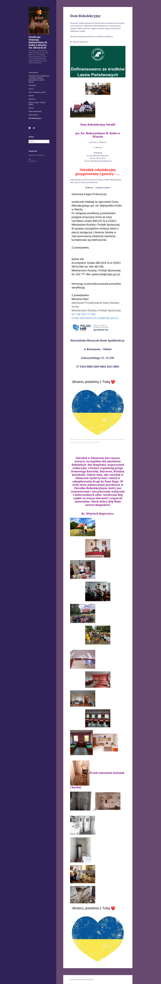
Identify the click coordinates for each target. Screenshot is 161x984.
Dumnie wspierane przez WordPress (82, 979)
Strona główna (33, 72)
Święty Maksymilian (35, 111)
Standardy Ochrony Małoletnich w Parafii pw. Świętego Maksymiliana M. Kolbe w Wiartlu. (39, 79)
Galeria (31, 89)
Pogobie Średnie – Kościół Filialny (37, 103)
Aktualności (32, 85)
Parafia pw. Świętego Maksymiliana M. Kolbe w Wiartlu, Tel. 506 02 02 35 (38, 42)
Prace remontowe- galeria (37, 92)
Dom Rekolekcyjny (35, 118)
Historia (31, 108)
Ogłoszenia (32, 99)
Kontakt (31, 96)
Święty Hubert (33, 115)
